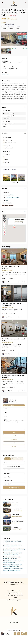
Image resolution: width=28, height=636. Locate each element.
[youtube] (17, 622)
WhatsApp (14, 439)
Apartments (5, 74)
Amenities (5, 133)
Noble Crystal (15, 514)
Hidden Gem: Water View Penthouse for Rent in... (13, 376)
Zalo (14, 443)
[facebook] (11, 622)
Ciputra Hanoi (7, 24)
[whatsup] (14, 622)
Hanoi (12, 24)
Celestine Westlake (16, 509)
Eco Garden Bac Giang (17, 521)
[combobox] (14, 462)
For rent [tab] (7, 458)
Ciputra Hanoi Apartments (13, 26)
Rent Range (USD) (8, 480)
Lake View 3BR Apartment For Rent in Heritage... (13, 267)
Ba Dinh (5, 300)
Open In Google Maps (8, 205)
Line (15, 446)
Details (4, 107)
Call (15, 435)
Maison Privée (15, 503)
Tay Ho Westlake (8, 263)
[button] (17, 229)
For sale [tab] (14, 458)
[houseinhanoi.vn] (14, 39)
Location (4, 188)
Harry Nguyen (8, 281)
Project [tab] (20, 458)
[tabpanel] (14, 476)
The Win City (14, 527)
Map (3, 211)
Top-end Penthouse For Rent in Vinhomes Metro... (11, 304)
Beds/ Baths (7, 473)
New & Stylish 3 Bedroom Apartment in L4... (13, 339)
